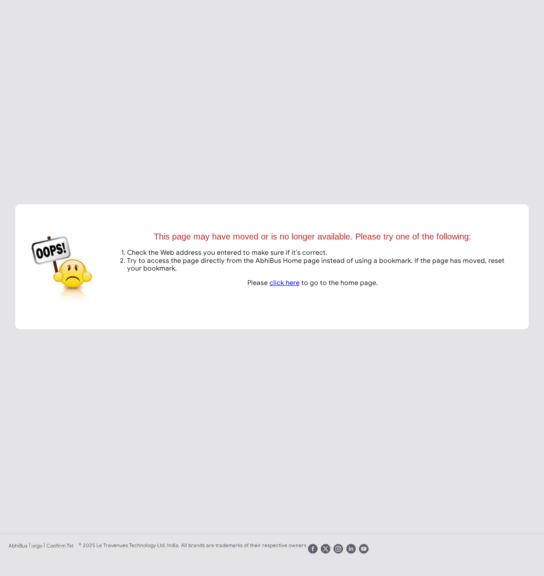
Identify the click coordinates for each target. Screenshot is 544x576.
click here (284, 282)
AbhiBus (18, 545)
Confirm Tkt (60, 545)
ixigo (36, 545)
